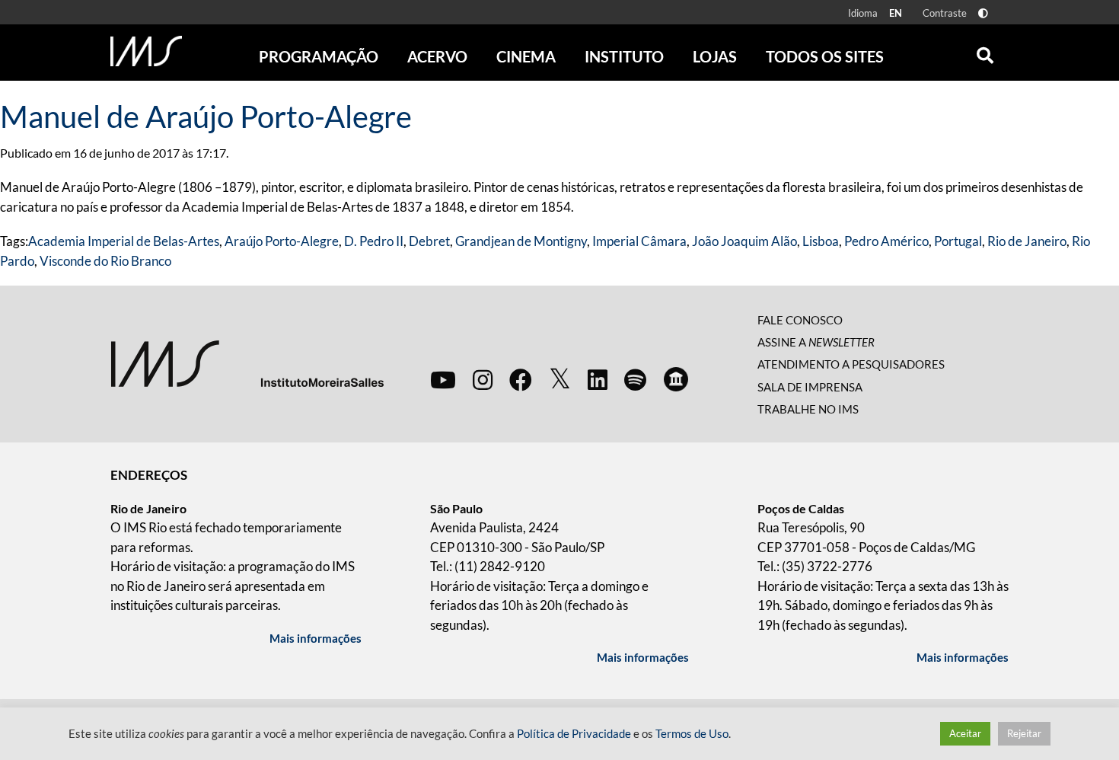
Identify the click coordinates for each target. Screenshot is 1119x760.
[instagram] (483, 379)
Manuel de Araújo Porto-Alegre (206, 116)
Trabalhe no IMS (808, 409)
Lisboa (820, 241)
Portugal (958, 241)
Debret (429, 241)
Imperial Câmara (639, 241)
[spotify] (635, 379)
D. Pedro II (373, 241)
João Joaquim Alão (744, 241)
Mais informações (315, 638)
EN (895, 13)
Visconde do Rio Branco (105, 261)
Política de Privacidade (574, 733)
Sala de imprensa (809, 387)
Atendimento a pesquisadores (851, 364)
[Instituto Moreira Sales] (247, 362)
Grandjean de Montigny (521, 241)
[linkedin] (597, 379)
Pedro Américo (886, 241)
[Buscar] (985, 51)
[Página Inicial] (146, 51)
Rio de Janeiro (1026, 241)
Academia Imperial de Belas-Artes (123, 241)
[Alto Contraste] (983, 13)
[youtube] (443, 379)
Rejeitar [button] (1024, 733)
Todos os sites (825, 56)
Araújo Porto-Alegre (282, 241)
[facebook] (520, 379)
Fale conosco (800, 320)
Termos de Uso (691, 733)
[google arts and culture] (676, 379)
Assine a (816, 342)
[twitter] (560, 379)
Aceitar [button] (965, 733)
